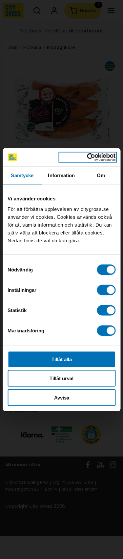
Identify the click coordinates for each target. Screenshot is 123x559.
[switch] (106, 290)
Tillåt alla (61, 359)
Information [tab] (61, 175)
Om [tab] (101, 175)
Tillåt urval (61, 378)
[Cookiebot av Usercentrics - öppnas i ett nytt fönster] (87, 157)
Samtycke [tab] (22, 175)
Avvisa (61, 397)
